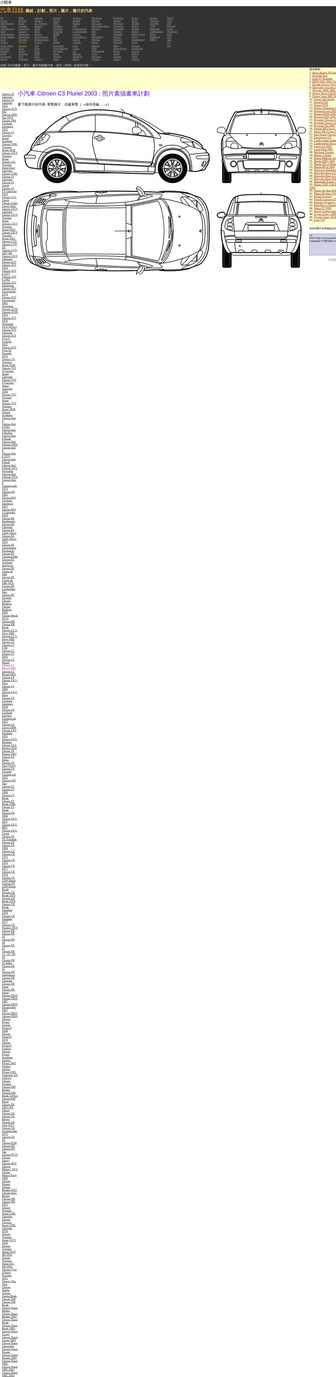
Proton (117, 37)
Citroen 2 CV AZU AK (9, 252)
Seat (134, 20)
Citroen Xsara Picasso (9, 1350)
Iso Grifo (58, 51)
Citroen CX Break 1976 (8, 894)
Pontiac (117, 31)
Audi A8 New (320, 75)
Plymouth (118, 28)
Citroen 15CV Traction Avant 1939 (10, 226)
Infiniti (56, 42)
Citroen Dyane (6, 1020)
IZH (169, 23)
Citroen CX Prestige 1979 (9, 926)
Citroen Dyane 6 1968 (7, 1027)
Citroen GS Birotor (8, 1118)
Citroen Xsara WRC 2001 (9, 1368)
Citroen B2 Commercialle (10, 555)
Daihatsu (23, 59)
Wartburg (155, 37)
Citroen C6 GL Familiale (9, 838)
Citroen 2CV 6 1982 (9, 278)
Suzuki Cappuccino (325, 211)
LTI (74, 51)
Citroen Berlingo (7, 602)
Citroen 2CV (9, 261)
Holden (38, 59)
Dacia (21, 51)
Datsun (38, 20)
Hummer (57, 28)
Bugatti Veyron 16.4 (324, 84)
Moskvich (172, 31)
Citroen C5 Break (8, 797)
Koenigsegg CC (323, 137)
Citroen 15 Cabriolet (8, 178)
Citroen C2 (8, 642)
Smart (135, 31)
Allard (3, 26)
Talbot (135, 54)
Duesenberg (41, 39)
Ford (37, 48)
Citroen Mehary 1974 (9, 1168)
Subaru (136, 45)
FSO (37, 51)
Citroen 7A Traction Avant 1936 (8, 362)
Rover (116, 51)
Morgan (96, 39)
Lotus (76, 48)
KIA (75, 26)
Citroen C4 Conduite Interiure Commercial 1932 (9, 715)
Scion (135, 18)
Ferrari (38, 42)
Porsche (118, 34)
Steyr (134, 37)
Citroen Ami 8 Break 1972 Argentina (9, 468)
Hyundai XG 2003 (324, 125)
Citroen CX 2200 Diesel (8, 879)
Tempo (135, 59)
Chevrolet (23, 37)
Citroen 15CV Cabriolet (10, 210)
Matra (76, 59)
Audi (3, 39)
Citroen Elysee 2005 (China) (9, 1063)
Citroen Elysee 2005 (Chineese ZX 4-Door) (9, 1073)
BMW (3, 54)
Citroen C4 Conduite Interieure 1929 (8, 702)
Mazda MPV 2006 (324, 161)
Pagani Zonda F (323, 196)
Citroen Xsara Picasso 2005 (9, 1356)
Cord (21, 48)
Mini (94, 34)
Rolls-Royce (120, 48)
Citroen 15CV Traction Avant (10, 217)
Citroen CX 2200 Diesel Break (8, 886)
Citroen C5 (8, 786)
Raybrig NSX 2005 (325, 116)
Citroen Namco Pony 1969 (9, 1175)
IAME (56, 34)
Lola (75, 45)
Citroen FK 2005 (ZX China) (8, 1107)
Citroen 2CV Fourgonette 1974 (9, 291)
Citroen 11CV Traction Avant (10, 155)
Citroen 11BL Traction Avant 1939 (9, 147)
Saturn (117, 59)
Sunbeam (137, 48)
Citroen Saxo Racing (9, 1194)
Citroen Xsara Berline (9, 1309)
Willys (153, 39)
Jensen (77, 18)
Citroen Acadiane (7, 414)
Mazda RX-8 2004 (324, 166)
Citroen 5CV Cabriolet (9, 331)
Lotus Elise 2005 (323, 149)
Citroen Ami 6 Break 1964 (9, 443)
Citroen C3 (8, 650)
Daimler (38, 18)
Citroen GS (8, 1113)
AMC (3, 31)
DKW (37, 28)
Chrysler (23, 39)
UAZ (169, 34)
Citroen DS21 (9, 1013)
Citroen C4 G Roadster (9, 741)
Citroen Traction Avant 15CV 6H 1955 (9, 1250)
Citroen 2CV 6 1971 (9, 272)
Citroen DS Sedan (8, 991)
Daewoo (23, 54)
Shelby (135, 23)
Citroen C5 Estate (8, 808)
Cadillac (22, 26)
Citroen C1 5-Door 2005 (9, 638)
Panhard (118, 18)
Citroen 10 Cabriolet (8, 95)
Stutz (134, 42)
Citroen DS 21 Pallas (8, 962)
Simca (135, 26)
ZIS (169, 45)
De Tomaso (40, 23)
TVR (152, 26)
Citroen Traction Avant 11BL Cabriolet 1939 (9, 1225)
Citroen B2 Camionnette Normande (9, 547)
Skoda (135, 28)
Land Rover (79, 37)
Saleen (117, 56)
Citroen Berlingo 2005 (7, 609)
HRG (56, 23)
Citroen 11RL (9, 173)
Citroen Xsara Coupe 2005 (9, 1339)
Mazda (95, 20)
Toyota (153, 18)
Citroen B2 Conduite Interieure (8, 562)
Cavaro (22, 31)
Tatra (134, 56)
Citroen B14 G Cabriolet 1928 (9, 512)
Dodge (38, 34)
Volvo (153, 34)
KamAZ (171, 26)
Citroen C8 (8, 842)
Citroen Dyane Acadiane (7, 1054)
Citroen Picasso (6, 1183)
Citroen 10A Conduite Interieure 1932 (9, 125)
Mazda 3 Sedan (322, 155)
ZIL (169, 42)
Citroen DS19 (9, 995)
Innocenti (58, 45)
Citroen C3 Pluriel (8, 661)
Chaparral (24, 34)
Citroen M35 (9, 1163)
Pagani (96, 59)
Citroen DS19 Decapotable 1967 (9, 1007)
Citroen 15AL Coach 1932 (10, 204)
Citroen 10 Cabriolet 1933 (8, 102)
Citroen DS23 (9, 1016)
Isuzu (56, 54)
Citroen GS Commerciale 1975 (9, 1131)
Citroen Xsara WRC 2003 (9, 1374)
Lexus (76, 39)
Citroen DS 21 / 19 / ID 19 (8, 954)
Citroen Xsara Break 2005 (9, 1327)
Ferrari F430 (321, 105)
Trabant (154, 20)
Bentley (4, 51)
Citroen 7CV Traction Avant (9, 397)
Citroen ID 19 (10, 1154)
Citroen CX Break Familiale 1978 (8, 908)
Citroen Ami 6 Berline (9, 431)
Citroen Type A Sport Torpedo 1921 (9, 1274)
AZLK (170, 18)
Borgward (5, 56)
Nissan (95, 45)
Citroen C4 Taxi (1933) (8, 764)
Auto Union (6, 45)
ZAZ (169, 39)
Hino (37, 56)
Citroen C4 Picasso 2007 (9, 752)
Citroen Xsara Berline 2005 (9, 1315)
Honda (57, 18)
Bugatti (22, 20)
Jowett (76, 20)
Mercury (96, 28)
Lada (170, 28)
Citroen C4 (8, 677)
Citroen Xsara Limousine (9, 1345)
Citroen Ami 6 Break (9, 437)
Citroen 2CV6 (10, 309)
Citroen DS (8, 930)
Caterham (24, 28)
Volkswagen (156, 31)
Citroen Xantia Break (9, 1294)
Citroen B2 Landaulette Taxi (8, 589)
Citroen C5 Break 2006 (8, 802)
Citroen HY (8, 1145)
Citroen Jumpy (6, 1159)
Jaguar (57, 56)
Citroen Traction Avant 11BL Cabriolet (9, 1212)
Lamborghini (80, 31)
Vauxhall (154, 28)
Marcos (77, 54)
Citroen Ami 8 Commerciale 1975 (9, 484)
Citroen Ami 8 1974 (9, 455)
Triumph (154, 23)
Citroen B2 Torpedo (8, 596)
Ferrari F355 (321, 102)
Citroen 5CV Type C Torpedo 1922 (9, 340)
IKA (55, 39)
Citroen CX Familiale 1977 (8, 918)
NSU (94, 48)
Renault (117, 42)
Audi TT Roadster (322, 78)
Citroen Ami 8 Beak (9, 461)
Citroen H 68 (9, 1142)
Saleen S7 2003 (323, 208)
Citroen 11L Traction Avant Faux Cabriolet (9, 166)
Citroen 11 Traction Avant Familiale (8, 137)
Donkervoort (41, 37)
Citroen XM (8, 1298)
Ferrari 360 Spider (324, 99)
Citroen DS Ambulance (8, 973)
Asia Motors (7, 34)
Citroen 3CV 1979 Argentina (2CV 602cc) (9, 322)
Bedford (5, 48)
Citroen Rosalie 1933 (9, 1188)
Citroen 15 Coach (8, 184)
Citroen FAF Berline (9, 1088)
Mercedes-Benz (100, 26)
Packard (96, 56)
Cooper (22, 45)
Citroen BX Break (8, 626)
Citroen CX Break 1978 (8, 900)
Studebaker (138, 39)
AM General (7, 28)
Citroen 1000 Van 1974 (9, 116)
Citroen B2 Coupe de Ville (8, 571)
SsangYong (138, 34)
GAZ (169, 20)
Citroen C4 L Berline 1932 (9, 747)
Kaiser (76, 23)
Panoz (117, 20)
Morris (95, 42)
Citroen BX (8, 621)
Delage (38, 26)
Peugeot (118, 26)
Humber (57, 26)
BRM (21, 18)
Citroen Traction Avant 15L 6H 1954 (8, 1262)
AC (2, 18)
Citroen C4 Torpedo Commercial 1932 (9, 773)
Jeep (56, 59)
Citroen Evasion (6, 1082)
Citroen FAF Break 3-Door (10, 1094)
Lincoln (77, 42)
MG (94, 31)
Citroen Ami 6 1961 (9, 425)
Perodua (118, 23)
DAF (20, 56)
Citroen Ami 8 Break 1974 (9, 475)
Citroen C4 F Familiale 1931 (9, 733)
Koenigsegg (80, 28)
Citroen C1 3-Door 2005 (9, 632)
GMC (37, 54)
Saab (116, 54)
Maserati (77, 56)
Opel (94, 54)
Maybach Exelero (324, 152)
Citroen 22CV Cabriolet (10, 257)
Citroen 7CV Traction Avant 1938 (9, 406)
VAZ (169, 37)
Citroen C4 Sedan (8, 758)
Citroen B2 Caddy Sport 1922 (9, 538)
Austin (4, 42)
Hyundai (57, 31)
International (60, 48)
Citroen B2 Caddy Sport (9, 531)
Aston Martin (7, 37)
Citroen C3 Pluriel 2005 (9, 673)
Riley (116, 45)
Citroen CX (8, 851)
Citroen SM (8, 1198)
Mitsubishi (97, 37)
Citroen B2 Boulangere (8, 520)
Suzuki (135, 51)
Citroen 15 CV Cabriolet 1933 (9, 191)
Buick (21, 23)
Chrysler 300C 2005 (324, 90)
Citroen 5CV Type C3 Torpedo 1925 (9, 352)
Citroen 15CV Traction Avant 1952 (10, 235)
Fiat (36, 45)
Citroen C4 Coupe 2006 (9, 726)
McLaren (97, 23)
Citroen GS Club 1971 (8, 1124)
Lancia (76, 34)
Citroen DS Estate (8, 985)
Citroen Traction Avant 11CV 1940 (9, 1238)
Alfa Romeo (7, 23)
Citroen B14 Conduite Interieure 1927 (9, 502)
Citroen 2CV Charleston (9, 284)
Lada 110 (319, 219)
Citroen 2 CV (9, 241)
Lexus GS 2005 (323, 146)
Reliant (117, 39)
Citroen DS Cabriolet (8, 979)
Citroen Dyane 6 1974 (7, 1036)
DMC (37, 31)
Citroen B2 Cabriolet (8, 526)
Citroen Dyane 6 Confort (7, 1045)
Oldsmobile (98, 51)
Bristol (3, 59)
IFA (55, 37)
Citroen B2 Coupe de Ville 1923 (8, 580)
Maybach (97, 18)
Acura (3, 20)
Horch (56, 20)
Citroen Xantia (6, 1289)
